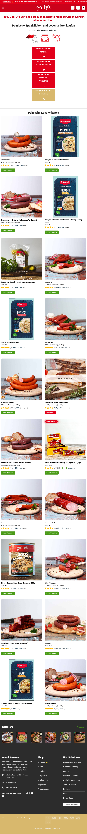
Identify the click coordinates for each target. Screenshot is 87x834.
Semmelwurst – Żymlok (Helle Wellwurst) (16, 463)
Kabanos (4, 523)
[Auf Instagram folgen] (27, 793)
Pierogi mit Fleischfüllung (10, 342)
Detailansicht (50, 412)
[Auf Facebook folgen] (24, 793)
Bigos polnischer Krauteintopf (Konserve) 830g (18, 583)
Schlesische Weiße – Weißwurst (56, 402)
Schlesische (5, 160)
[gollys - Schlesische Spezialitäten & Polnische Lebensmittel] (43, 8)
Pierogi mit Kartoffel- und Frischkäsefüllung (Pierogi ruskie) (63, 221)
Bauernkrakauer (50, 703)
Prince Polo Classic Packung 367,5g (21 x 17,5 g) (63, 463)
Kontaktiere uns (11, 782)
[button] (3, 7)
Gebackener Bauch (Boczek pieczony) (14, 643)
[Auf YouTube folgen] (3, 796)
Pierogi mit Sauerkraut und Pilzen (57, 160)
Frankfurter (49, 282)
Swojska (48, 643)
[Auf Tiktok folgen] (29, 793)
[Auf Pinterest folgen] (32, 793)
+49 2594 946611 (12, 787)
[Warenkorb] (83, 7)
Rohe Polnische (50, 583)
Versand (57, 828)
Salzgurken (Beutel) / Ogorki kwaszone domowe (18, 282)
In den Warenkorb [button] (8, 170)
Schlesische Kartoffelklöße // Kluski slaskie (16, 703)
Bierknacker (49, 342)
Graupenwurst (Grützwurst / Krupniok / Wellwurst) (19, 220)
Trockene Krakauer (51, 523)
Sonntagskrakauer (7, 402)
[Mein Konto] (78, 7)
